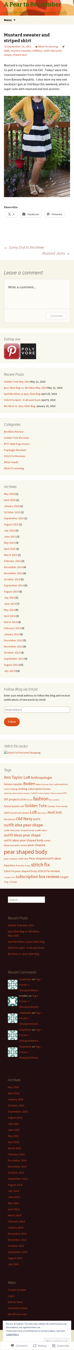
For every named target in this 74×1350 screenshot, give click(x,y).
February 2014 (12, 628)
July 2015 (9, 530)
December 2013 (13, 640)
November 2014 (13, 573)
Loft (33, 812)
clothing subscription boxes (34, 789)
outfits (47, 840)
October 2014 (12, 579)
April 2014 (9, 616)
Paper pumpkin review (15, 845)
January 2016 (11, 506)
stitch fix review (48, 871)
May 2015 (9, 542)
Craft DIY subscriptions (41, 793)
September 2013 (14, 658)
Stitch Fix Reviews (14, 456)
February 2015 (12, 561)
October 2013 (12, 652)
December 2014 (13, 567)
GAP (22, 806)
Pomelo (20, 865)
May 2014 (9, 610)
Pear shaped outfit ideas (45, 858)
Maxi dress (42, 813)
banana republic (13, 784)
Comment (56, 315)
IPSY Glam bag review (16, 444)
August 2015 (11, 524)
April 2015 (9, 549)
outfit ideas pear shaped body (23, 840)
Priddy (28, 865)
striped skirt (20, 55)
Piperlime (9, 865)
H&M (6, 812)
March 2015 (10, 555)
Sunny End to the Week (24, 247)
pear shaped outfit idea (16, 858)
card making (10, 788)
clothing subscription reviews (17, 793)
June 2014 (10, 603)
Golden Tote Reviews (16, 437)
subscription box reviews (38, 876)
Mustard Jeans (56, 253)
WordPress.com (17, 1314)
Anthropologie (41, 777)
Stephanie (25, 979)
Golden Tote (36, 805)
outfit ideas (41, 830)
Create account (17, 1290)
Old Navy (24, 818)
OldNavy (37, 50)
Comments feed (17, 1308)
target (64, 877)
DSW (23, 799)
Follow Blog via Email (20, 689)
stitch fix (40, 864)
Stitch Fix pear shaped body (20, 871)
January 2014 (11, 634)
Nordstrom (10, 819)
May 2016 (9, 494)
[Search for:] (66, 20)
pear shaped (36, 845)
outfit (36, 819)
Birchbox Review (13, 431)
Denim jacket (57, 793)
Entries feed (15, 1302)
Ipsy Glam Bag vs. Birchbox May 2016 (25, 387)
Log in (11, 1296)
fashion (41, 799)
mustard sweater (21, 50)
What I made (11, 462)
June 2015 (10, 536)
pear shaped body (25, 851)
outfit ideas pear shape (22, 835)
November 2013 (13, 646)
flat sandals (54, 799)
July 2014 (9, 597)
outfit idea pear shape (23, 825)
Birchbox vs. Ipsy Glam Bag (19, 406)
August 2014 (11, 591)
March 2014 (10, 622)
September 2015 (14, 518)
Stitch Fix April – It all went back (22, 400)
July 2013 (9, 671)
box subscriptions (58, 784)
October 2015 (12, 512)
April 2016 (9, 500)
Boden (29, 783)
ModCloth (55, 812)
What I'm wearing (48, 46)
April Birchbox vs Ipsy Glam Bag (22, 394)
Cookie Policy (12, 1334)
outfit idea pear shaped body (19, 830)
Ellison (29, 799)
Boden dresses (42, 784)
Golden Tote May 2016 (17, 381)
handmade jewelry (19, 812)
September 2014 (14, 585)
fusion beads (11, 806)
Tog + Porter (10, 881)
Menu (8, 20)
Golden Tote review (57, 806)
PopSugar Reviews (15, 450)
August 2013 (11, 665)
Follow (12, 721)
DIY (65, 793)
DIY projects (12, 799)
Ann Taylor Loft (17, 777)
